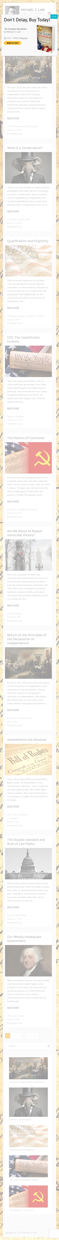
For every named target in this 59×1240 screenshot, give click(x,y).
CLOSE (54, 16)
